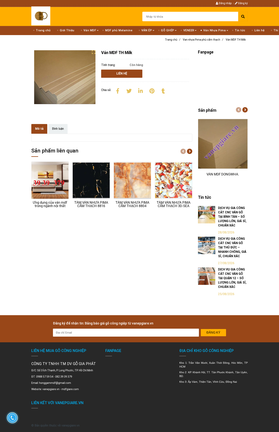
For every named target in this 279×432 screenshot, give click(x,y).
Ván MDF (90, 30)
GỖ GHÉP (167, 30)
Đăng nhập (225, 3)
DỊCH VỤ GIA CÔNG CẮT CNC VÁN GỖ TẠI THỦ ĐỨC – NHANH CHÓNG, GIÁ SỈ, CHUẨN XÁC (232, 247)
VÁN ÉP (146, 30)
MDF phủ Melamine (118, 30)
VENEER (188, 30)
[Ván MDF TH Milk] (40, 15)
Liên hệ (259, 30)
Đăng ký (242, 3)
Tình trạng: (108, 65)
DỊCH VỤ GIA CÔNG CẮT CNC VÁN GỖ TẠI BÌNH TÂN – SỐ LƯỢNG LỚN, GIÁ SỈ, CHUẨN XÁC (232, 216)
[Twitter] (129, 90)
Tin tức (240, 30)
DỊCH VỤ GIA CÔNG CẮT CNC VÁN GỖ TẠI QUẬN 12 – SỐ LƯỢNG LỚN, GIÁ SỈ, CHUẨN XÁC (232, 278)
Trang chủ (43, 30)
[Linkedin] (140, 90)
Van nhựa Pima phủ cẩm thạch (203, 39)
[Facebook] (117, 90)
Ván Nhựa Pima (214, 30)
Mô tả (39, 128)
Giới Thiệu (67, 30)
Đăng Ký (213, 332)
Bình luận (58, 128)
